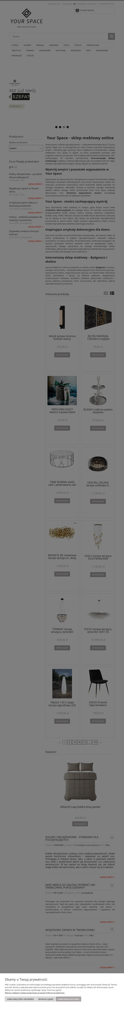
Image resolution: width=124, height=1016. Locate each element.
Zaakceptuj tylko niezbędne (20, 999)
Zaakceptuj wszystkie (68, 999)
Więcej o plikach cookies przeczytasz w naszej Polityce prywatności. (35, 992)
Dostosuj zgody (45, 999)
